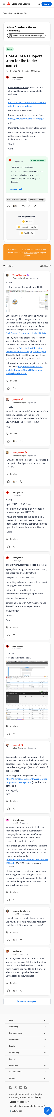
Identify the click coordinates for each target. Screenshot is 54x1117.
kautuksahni (11, 369)
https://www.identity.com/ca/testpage (26, 118)
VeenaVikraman (19, 275)
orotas (20, 369)
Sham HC (27, 369)
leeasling (17, 373)
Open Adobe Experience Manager (28, 35)
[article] (27, 332)
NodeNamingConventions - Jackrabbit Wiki (26, 333)
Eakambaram (18, 820)
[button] (15, 71)
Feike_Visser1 (18, 452)
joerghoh (16, 399)
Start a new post (30, 252)
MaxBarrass (17, 951)
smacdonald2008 (34, 366)
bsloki (24, 373)
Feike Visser (37, 369)
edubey (9, 373)
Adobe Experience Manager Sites (16, 13)
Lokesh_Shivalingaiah (22, 911)
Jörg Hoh (22, 366)
